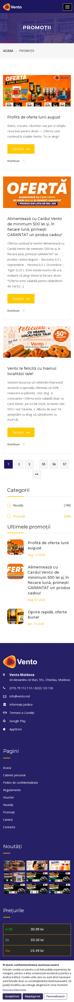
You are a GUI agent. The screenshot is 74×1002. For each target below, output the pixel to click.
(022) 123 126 (44, 688)
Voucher (8, 797)
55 (43, 464)
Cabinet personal (14, 775)
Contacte (9, 827)
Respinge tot (32, 996)
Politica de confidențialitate (14, 990)
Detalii (19, 149)
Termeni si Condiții (21, 713)
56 (54, 464)
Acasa (8, 51)
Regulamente (12, 790)
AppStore (15, 729)
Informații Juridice (21, 704)
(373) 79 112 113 (20, 688)
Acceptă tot (12, 996)
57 (64, 464)
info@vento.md (19, 696)
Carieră (8, 820)
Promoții (42, 516)
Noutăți (42, 505)
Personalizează (55, 996)
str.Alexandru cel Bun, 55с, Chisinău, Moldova (39, 680)
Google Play (17, 721)
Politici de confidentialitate (20, 783)
